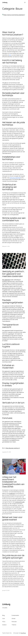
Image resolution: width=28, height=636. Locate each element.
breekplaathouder (19, 502)
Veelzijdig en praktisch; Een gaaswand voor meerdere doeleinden (13, 273)
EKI (10, 55)
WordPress (23, 633)
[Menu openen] (25, 2)
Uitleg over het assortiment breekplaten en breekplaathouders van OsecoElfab (13, 482)
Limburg (4, 2)
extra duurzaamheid (15, 178)
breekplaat (12, 493)
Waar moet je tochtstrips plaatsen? (12, 33)
